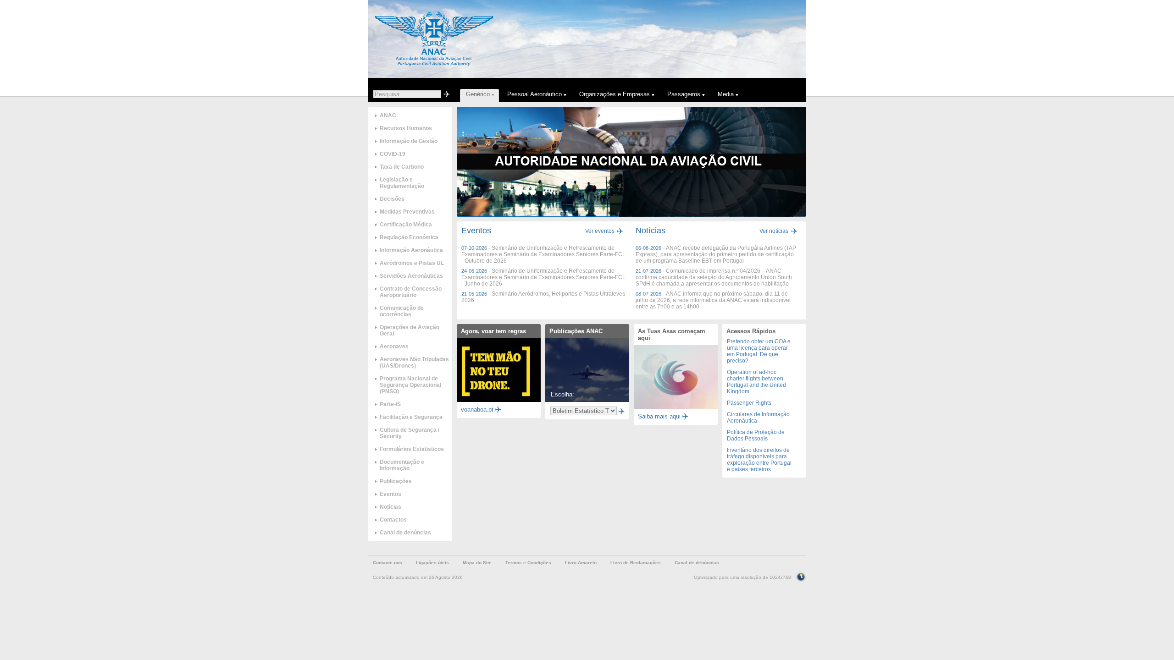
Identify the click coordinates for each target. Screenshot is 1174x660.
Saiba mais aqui (659, 416)
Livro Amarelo (581, 562)
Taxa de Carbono (402, 167)
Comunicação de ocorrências (402, 311)
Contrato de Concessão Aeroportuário (411, 292)
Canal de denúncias (405, 532)
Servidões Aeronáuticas (411, 276)
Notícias (390, 507)
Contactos (393, 520)
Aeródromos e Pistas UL (412, 263)
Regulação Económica (409, 237)
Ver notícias (773, 231)
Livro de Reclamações (635, 562)
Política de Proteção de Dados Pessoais (756, 435)
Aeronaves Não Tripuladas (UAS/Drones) (414, 362)
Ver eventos (600, 231)
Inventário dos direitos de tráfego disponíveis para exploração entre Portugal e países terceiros (759, 460)
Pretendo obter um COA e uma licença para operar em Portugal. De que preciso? (759, 351)
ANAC (388, 115)
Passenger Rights (749, 403)
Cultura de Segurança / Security (409, 433)
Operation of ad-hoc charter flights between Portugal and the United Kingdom (756, 382)
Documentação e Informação (402, 465)
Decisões (392, 199)
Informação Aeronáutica (411, 250)
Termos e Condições (528, 562)
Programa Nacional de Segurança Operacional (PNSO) (410, 385)
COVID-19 (392, 154)
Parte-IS (390, 404)
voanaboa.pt (477, 409)
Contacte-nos (387, 562)
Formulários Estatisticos (412, 449)
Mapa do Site (477, 562)
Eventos (390, 494)
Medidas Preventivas (407, 212)
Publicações (396, 481)
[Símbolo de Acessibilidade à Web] (801, 576)
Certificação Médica (406, 224)
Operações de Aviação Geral (409, 330)
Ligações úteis (432, 562)
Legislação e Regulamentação (402, 182)
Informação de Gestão (408, 141)
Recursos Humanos (406, 128)
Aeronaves (394, 346)
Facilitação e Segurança (411, 417)
